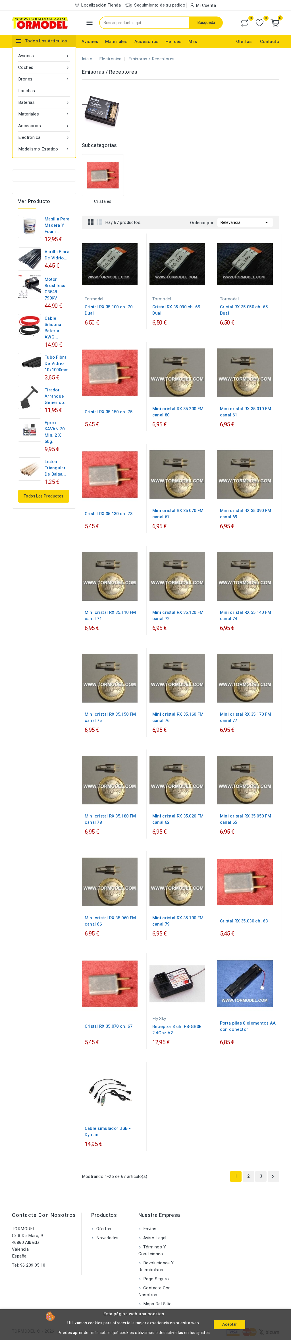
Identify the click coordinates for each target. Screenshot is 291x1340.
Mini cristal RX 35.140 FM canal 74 (245, 615)
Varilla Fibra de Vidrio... (57, 255)
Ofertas (244, 41)
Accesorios (146, 41)
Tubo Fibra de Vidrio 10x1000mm (57, 363)
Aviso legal (154, 1238)
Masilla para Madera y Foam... (57, 225)
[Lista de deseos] (259, 23)
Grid (91, 222)
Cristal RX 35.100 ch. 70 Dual (108, 310)
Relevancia (245, 222)
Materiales (116, 41)
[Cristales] (103, 175)
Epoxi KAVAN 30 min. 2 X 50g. (55, 432)
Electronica (44, 137)
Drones (44, 79)
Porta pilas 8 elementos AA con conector (248, 1026)
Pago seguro (155, 1279)
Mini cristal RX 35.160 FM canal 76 (178, 717)
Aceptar (229, 1324)
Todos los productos (44, 496)
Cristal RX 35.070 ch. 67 (108, 1026)
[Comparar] (245, 22)
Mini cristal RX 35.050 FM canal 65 (245, 819)
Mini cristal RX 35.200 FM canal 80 (178, 412)
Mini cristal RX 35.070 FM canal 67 (178, 513)
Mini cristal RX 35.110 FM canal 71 (110, 615)
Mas (192, 41)
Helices (173, 41)
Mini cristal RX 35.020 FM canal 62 (178, 819)
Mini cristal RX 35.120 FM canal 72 (178, 615)
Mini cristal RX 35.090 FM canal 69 (245, 513)
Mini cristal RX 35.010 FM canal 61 (245, 412)
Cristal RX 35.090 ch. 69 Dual (176, 310)
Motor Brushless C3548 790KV (55, 288)
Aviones (90, 41)
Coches (44, 67)
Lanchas (26, 91)
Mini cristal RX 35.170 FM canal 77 (245, 717)
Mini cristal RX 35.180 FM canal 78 (110, 819)
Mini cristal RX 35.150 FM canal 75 (110, 717)
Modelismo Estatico (44, 149)
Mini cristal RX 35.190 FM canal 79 (178, 921)
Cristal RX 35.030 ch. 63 (244, 921)
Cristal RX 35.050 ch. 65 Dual (244, 310)
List (99, 222)
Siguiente (273, 1176)
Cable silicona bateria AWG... (53, 327)
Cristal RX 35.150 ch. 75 (108, 412)
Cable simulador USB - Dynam (108, 1131)
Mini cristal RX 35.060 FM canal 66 (110, 921)
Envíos (149, 1229)
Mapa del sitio (157, 1304)
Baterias (44, 102)
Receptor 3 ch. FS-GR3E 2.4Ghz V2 (177, 1029)
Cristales (103, 201)
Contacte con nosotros (44, 1215)
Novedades (107, 1238)
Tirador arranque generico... (56, 396)
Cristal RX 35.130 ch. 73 (108, 514)
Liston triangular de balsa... (55, 468)
